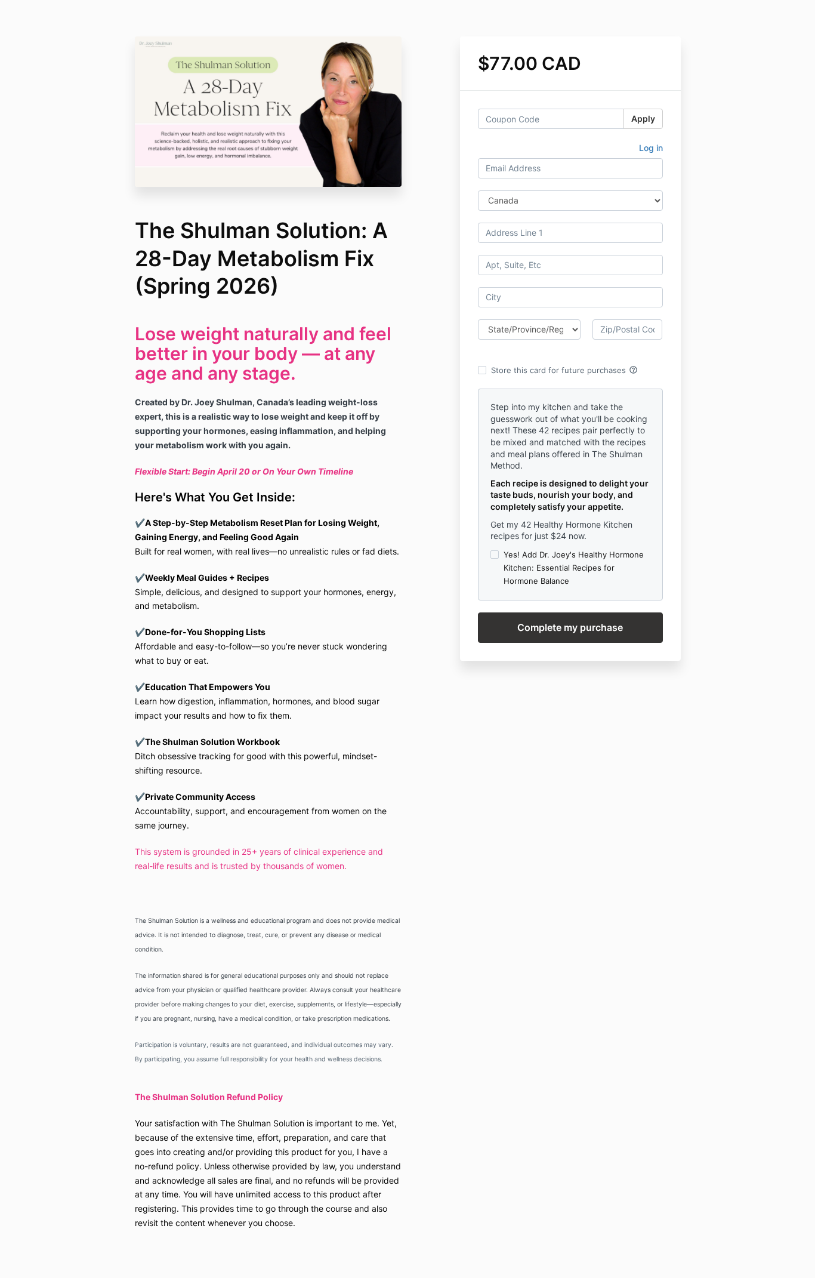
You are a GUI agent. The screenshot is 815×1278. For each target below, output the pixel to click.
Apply (643, 118)
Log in (651, 148)
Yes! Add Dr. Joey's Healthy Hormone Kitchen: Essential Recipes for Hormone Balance (574, 568)
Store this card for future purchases (564, 370)
